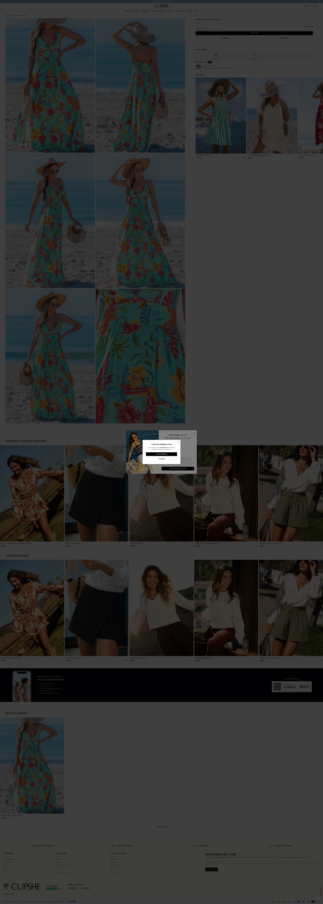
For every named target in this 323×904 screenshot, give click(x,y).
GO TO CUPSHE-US (161, 454)
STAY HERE (161, 459)
